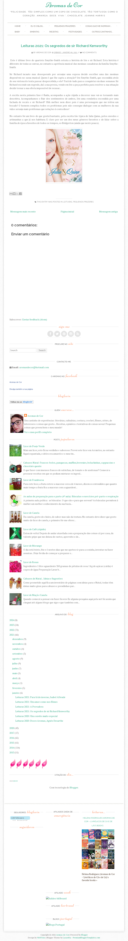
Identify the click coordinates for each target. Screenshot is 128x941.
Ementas (34, 32)
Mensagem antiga (108, 211)
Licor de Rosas (30, 562)
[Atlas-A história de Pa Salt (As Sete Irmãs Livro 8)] (85, 857)
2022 (12, 629)
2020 (12, 728)
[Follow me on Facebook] (50, 334)
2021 (12, 634)
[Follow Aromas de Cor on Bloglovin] (22, 402)
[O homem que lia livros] (98, 848)
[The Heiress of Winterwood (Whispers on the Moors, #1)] (91, 867)
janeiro (16, 692)
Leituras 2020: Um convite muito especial (36, 716)
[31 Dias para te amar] (104, 837)
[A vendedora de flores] (111, 838)
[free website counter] (29, 767)
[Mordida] (104, 848)
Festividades (75, 32)
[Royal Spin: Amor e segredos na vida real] (91, 838)
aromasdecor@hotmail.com (34, 367)
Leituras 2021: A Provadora (29, 706)
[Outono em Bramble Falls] (98, 868)
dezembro (18, 639)
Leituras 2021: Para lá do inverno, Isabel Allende (40, 697)
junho (15, 668)
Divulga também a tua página (21, 389)
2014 (12, 747)
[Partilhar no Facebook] (20, 193)
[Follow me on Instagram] (71, 334)
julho (15, 663)
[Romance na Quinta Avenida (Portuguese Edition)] (111, 868)
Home (17, 26)
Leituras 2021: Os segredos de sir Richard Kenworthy (64, 46)
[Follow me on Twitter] (57, 334)
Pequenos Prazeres (64, 26)
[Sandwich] (85, 868)
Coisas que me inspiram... (99, 26)
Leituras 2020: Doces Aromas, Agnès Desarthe (39, 720)
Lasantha (67, 937)
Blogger (74, 787)
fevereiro (17, 688)
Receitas (53, 32)
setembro (17, 653)
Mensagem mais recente (23, 211)
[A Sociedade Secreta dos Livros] (98, 838)
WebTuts (41, 937)
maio (15, 673)
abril (15, 678)
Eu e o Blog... (37, 26)
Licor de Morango (32, 545)
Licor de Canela (31, 512)
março (16, 683)
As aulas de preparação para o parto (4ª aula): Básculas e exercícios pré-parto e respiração (70, 496)
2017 (12, 732)
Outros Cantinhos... (102, 32)
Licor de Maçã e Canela (35, 595)
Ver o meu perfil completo (38, 432)
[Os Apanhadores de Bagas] (111, 858)
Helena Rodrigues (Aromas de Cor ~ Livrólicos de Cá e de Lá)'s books (99, 822)
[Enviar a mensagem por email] (11, 193)
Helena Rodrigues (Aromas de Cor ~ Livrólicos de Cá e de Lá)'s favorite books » (98, 877)
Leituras (67, 202)
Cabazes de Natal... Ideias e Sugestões (43, 578)
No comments (89, 52)
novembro (18, 643)
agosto (16, 658)
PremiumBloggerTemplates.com (86, 937)
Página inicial (67, 211)
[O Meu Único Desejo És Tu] (98, 857)
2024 (12, 620)
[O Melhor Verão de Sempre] (85, 848)
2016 (12, 737)
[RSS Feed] (78, 334)
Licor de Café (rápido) (34, 529)
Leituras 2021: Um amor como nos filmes (36, 701)
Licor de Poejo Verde (34, 446)
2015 (12, 742)
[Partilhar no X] (17, 193)
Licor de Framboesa (33, 479)
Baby (17, 32)
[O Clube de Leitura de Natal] (104, 858)
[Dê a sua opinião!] (14, 193)
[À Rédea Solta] (104, 868)
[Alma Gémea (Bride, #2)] (91, 858)
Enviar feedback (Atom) (34, 319)
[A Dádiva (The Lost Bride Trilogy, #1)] (91, 847)
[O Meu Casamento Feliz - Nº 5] (111, 847)
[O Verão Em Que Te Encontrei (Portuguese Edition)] (85, 838)
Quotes (15, 781)
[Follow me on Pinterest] (64, 334)
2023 (12, 624)
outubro (16, 648)
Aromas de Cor (64, 5)
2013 (12, 752)
